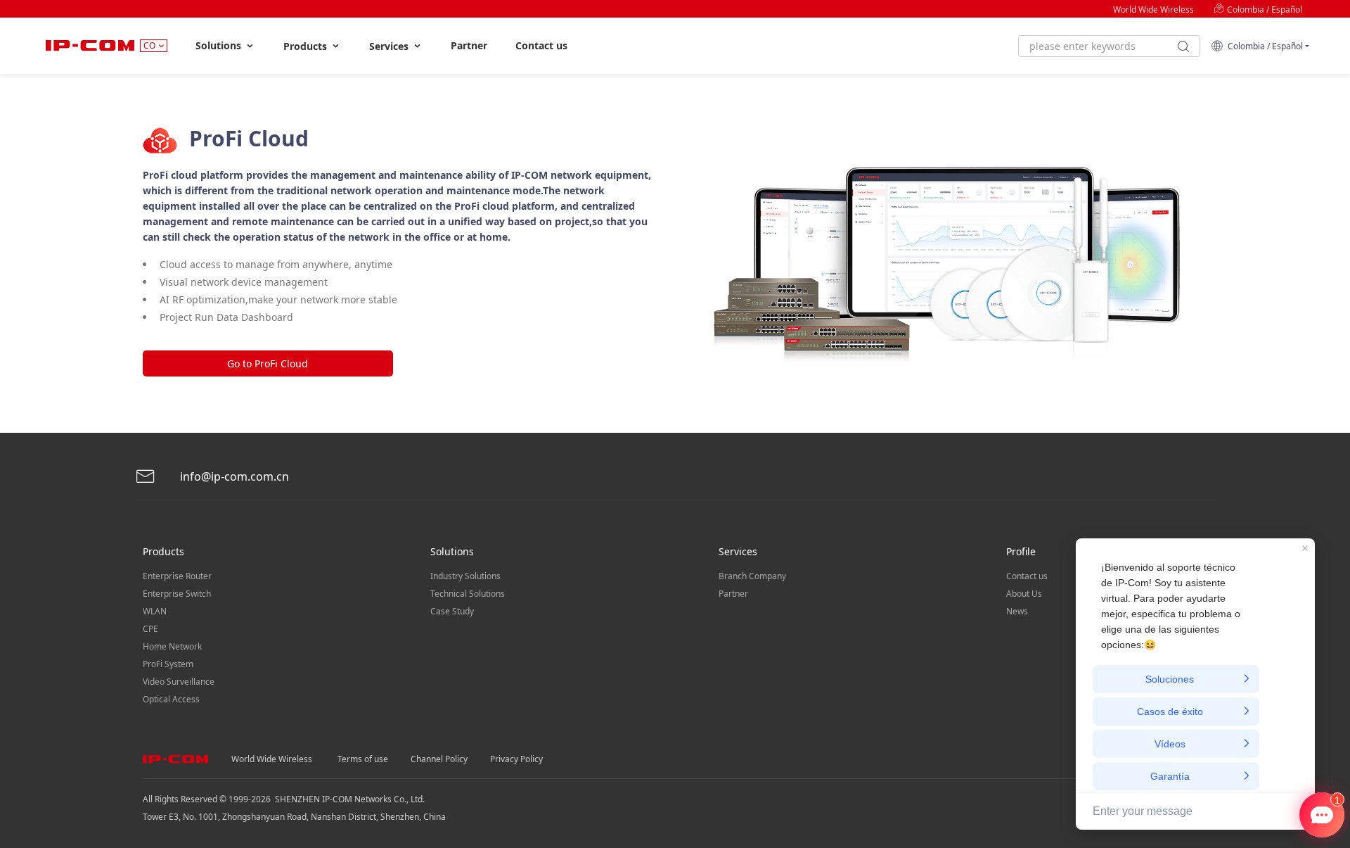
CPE (150, 629)
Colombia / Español (1263, 9)
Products (306, 46)
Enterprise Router (177, 576)
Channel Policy (439, 759)
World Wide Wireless (1153, 9)
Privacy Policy (516, 759)
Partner (469, 45)
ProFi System (168, 664)
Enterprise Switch (177, 594)
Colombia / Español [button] (1263, 46)
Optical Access (171, 699)
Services (390, 46)
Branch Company (752, 576)
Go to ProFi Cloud (267, 363)
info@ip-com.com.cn (233, 476)
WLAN (155, 611)
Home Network (172, 646)
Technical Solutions (467, 594)
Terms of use (363, 759)
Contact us (541, 45)
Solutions (219, 45)
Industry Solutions (465, 576)
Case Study (452, 611)
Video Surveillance (178, 682)
